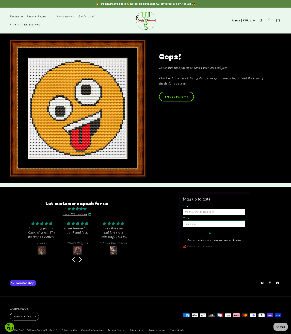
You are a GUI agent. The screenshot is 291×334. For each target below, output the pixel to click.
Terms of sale (176, 330)
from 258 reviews (74, 214)
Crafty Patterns (27, 330)
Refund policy (137, 330)
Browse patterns (176, 97)
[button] (16, 16)
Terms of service (117, 330)
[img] (77, 208)
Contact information (92, 330)
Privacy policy (69, 330)
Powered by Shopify (47, 330)
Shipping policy (157, 330)
